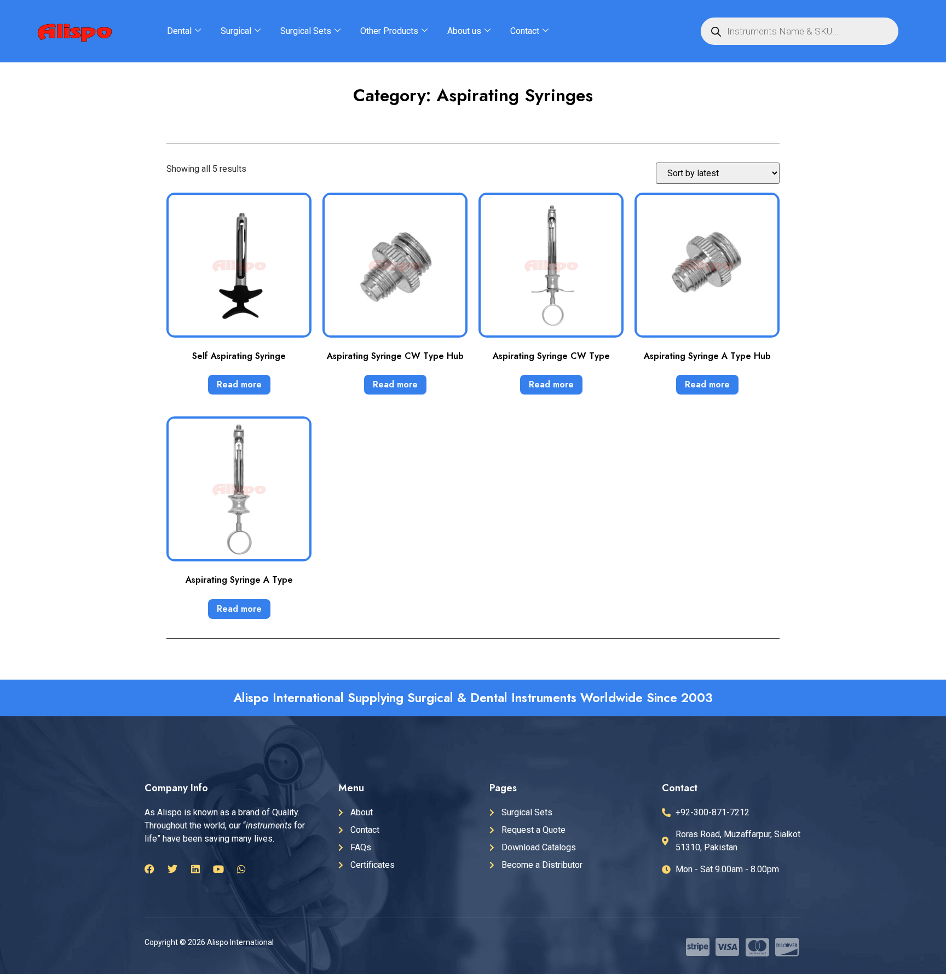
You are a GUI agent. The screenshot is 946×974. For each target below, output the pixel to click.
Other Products (389, 31)
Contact (524, 31)
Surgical (236, 31)
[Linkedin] (195, 869)
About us (464, 31)
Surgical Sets (305, 31)
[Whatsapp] (241, 869)
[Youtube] (218, 869)
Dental (179, 31)
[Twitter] (172, 869)
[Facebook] (149, 869)
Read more (239, 384)
